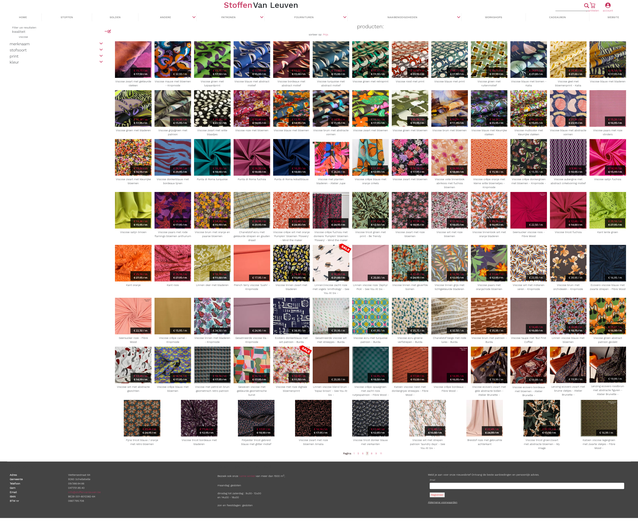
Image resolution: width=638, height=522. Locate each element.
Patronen (228, 17)
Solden (115, 17)
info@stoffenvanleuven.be (84, 492)
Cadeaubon (557, 17)
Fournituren (304, 17)
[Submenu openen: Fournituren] (345, 17)
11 (381, 453)
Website (613, 17)
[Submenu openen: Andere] (194, 17)
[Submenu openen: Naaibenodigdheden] (459, 17)
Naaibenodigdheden (402, 17)
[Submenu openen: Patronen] (262, 17)
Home (23, 17)
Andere (165, 17)
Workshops (493, 17)
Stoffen (67, 17)
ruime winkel (247, 476)
